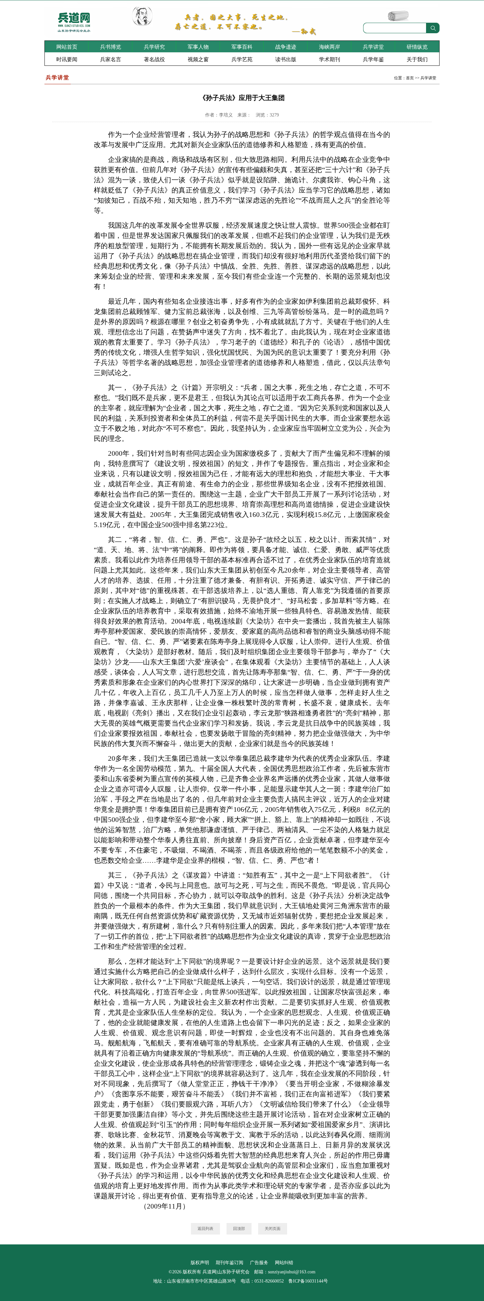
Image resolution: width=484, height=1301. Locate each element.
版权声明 (200, 1262)
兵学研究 (154, 47)
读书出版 (285, 59)
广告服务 (259, 1262)
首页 (410, 78)
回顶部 (239, 1228)
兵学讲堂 (373, 47)
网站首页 (66, 47)
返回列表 (205, 1228)
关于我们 (417, 59)
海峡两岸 (329, 47)
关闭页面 (273, 1228)
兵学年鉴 (373, 59)
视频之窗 (198, 59)
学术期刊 (329, 59)
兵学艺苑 (242, 59)
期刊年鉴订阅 (229, 1262)
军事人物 (198, 47)
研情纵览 (417, 47)
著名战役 (154, 59)
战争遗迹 (285, 47)
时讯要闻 (66, 59)
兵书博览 (110, 47)
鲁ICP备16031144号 (308, 1281)
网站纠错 (284, 1262)
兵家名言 (110, 59)
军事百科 (242, 47)
